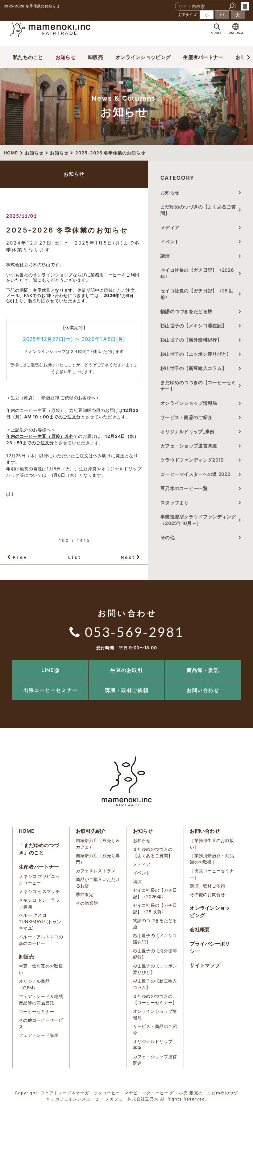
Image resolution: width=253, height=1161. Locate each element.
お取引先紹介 (91, 831)
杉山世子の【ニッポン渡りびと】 (195, 354)
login (245, 6)
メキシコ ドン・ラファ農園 (39, 903)
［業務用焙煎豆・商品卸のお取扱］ (212, 859)
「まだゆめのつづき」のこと (39, 849)
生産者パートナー (203, 57)
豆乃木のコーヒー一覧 (184, 488)
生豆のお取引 (126, 670)
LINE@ (50, 670)
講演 (165, 256)
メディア (169, 227)
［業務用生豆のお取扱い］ (212, 843)
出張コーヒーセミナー (50, 690)
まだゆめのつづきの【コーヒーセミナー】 (198, 385)
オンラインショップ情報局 (188, 403)
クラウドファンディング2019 (192, 460)
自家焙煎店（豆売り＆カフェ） (98, 843)
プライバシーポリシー (210, 947)
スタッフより (174, 502)
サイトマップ (205, 965)
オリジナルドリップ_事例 (187, 431)
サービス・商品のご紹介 (186, 417)
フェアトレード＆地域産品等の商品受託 (41, 999)
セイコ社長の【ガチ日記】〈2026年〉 (197, 273)
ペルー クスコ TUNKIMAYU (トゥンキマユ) (40, 921)
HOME (26, 831)
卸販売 (95, 57)
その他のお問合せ (207, 894)
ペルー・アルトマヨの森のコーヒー (41, 940)
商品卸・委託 (203, 670)
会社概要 (200, 929)
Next (128, 557)
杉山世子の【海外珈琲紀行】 (191, 340)
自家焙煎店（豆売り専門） (98, 859)
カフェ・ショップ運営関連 (188, 446)
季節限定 (84, 894)
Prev (20, 557)
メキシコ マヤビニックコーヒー (39, 879)
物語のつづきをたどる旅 (186, 311)
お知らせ (66, 57)
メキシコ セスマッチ (39, 891)
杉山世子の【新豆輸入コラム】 (193, 368)
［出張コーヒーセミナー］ (212, 874)
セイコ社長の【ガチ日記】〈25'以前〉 (196, 294)
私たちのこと (28, 57)
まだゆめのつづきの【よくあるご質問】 (198, 210)
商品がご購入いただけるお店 (98, 882)
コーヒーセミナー (36, 1011)
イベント (169, 242)
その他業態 (87, 903)
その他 (169, 537)
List (74, 557)
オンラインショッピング (143, 57)
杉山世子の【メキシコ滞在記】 (193, 326)
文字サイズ (187, 14)
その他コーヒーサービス (41, 1023)
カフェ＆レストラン (96, 870)
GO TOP (234, 662)
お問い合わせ (203, 690)
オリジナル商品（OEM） (34, 984)
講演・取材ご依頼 (126, 690)
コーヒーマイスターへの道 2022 (195, 474)
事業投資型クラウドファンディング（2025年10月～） (198, 520)
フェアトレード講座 (39, 1035)
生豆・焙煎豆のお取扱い (41, 969)
